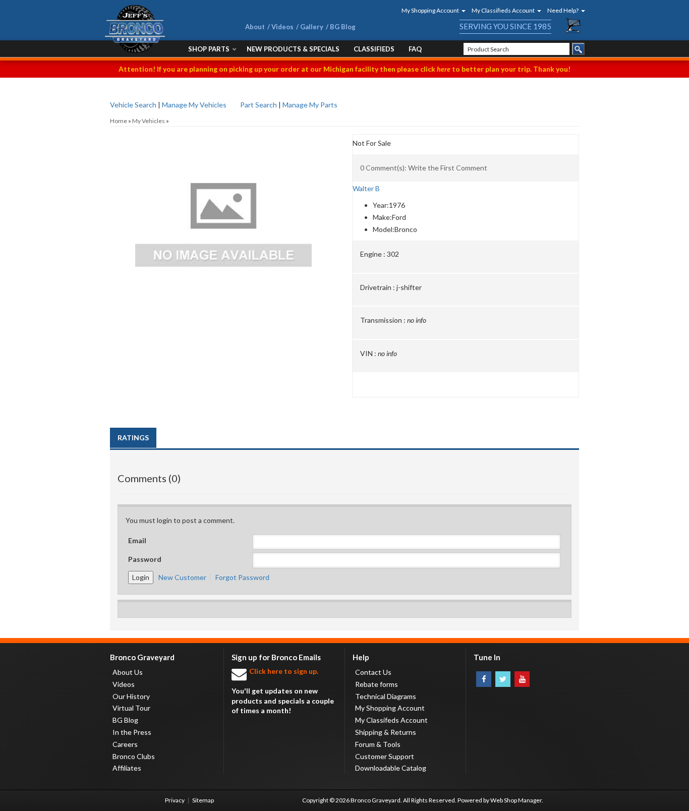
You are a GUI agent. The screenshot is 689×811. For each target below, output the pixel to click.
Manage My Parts (309, 104)
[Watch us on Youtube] (522, 679)
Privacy (175, 800)
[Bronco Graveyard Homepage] (162, 29)
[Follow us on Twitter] (502, 679)
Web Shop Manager (516, 800)
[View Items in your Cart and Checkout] (573, 25)
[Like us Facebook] (483, 679)
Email (137, 540)
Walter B (366, 188)
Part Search (258, 104)
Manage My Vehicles (194, 104)
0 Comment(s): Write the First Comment (423, 167)
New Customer (182, 577)
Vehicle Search (133, 104)
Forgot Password (242, 577)
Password (144, 559)
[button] (430, 10)
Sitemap (203, 800)
